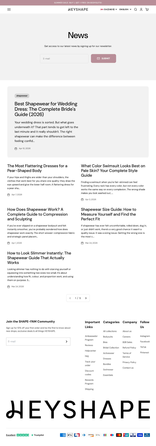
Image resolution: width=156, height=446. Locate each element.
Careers (126, 336)
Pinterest (144, 352)
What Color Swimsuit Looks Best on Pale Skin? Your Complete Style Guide (113, 170)
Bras (105, 342)
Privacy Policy (129, 362)
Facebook (145, 341)
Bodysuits (108, 336)
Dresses (107, 358)
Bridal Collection (111, 347)
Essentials (108, 375)
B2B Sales (127, 342)
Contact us (128, 367)
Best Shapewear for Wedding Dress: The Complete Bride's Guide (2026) (46, 109)
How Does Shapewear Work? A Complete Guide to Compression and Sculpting (37, 214)
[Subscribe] (66, 341)
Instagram (145, 336)
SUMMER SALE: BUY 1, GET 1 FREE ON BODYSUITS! (78, 3)
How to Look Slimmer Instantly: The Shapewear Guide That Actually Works (39, 257)
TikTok (143, 347)
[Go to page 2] (86, 298)
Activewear (108, 353)
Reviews (89, 345)
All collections (110, 331)
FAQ (87, 356)
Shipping (89, 389)
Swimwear (108, 369)
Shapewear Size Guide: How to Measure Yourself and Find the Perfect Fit (108, 214)
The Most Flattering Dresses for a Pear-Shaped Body (37, 168)
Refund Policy (129, 347)
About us (127, 331)
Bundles (107, 364)
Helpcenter (90, 350)
